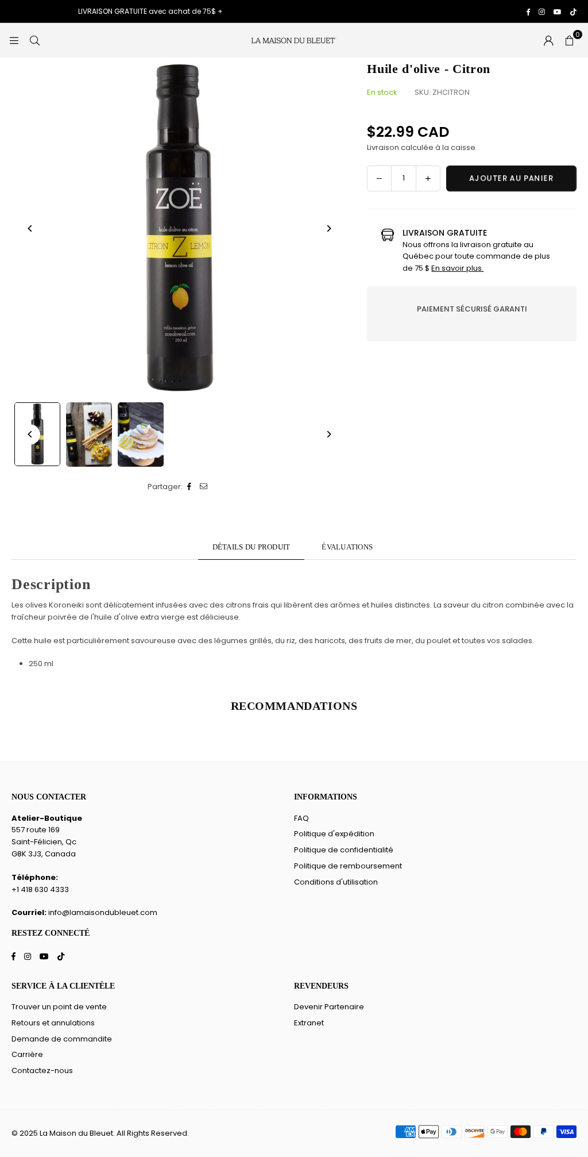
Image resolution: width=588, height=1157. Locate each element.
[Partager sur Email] (204, 487)
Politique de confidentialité (343, 849)
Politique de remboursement (348, 865)
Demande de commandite (61, 1038)
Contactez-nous (42, 1070)
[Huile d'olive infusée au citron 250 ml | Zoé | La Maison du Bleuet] (89, 434)
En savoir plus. (457, 268)
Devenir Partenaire (329, 1006)
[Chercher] (34, 39)
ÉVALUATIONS (347, 547)
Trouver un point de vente (59, 1006)
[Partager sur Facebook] (189, 487)
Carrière (27, 1054)
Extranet (309, 1022)
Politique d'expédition (334, 833)
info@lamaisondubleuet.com (102, 912)
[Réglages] (548, 40)
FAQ (301, 818)
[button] (569, 40)
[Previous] (30, 228)
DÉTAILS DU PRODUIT (251, 547)
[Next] (328, 228)
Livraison (383, 147)
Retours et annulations (53, 1022)
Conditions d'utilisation (336, 882)
